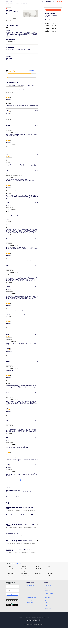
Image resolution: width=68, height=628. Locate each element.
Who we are (47, 599)
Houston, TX (23, 568)
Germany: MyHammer (28, 617)
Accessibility (39, 620)
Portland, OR (24, 573)
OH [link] (12, 6)
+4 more (14, 18)
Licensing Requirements (49, 593)
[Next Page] (26, 480)
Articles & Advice (26, 3)
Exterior (11, 3)
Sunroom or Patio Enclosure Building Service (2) (15, 87)
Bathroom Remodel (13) (21, 85)
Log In (54, 1)
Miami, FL (50, 568)
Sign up (12, 594)
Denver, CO (10, 568)
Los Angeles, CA (38, 568)
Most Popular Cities (9, 563)
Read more (8, 36)
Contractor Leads (30, 602)
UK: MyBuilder (47, 617)
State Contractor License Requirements (13, 490)
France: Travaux (21, 617)
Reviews (12, 25)
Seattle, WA (37, 575)
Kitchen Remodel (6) (31, 85)
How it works (47, 597)
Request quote (53, 9)
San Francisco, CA (25, 575)
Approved (9, 8)
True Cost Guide (48, 585)
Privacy (28, 620)
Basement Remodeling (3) (11, 85)
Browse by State (17, 563)
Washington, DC (51, 575)
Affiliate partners (48, 608)
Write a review (32, 70)
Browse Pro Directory (30, 585)
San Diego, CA (11, 575)
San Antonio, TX (51, 573)
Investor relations (48, 603)
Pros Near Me (47, 590)
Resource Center (48, 587)
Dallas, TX (50, 566)
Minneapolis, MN (24, 571)
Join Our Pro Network (30, 599)
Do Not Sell (35, 620)
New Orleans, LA (38, 571)
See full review (9, 234)
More (21, 3)
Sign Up (59, 1)
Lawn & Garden (16, 3)
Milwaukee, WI (11, 571)
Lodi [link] (15, 6)
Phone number (10, 20)
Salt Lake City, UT (38, 573)
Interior (7, 3)
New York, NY (50, 571)
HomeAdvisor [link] (8, 6)
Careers (46, 600)
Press (46, 602)
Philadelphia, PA (11, 573)
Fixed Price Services (30, 587)
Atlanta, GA (10, 566)
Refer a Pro (47, 588)
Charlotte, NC (24, 566)
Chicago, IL (37, 566)
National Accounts (30, 603)
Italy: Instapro (34, 617)
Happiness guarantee (49, 607)
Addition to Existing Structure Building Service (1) (15, 89)
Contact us (47, 605)
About (7, 25)
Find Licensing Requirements (23, 494)
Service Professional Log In (31, 597)
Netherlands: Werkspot (40, 617)
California (31, 620)
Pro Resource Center (30, 600)
